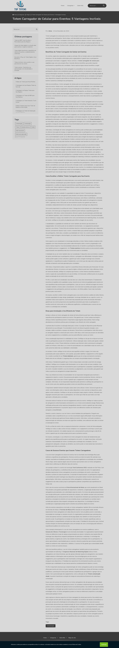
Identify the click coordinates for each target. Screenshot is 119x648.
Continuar (103, 644)
